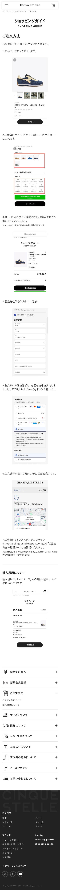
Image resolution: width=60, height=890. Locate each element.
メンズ (39, 818)
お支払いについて (20, 747)
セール (39, 826)
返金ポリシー (8, 853)
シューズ (40, 822)
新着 (4, 818)
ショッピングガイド (19, 11)
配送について (18, 725)
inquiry (39, 835)
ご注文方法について (11, 700)
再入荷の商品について (23, 757)
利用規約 (6, 857)
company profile (45, 839)
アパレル (6, 826)
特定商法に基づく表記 (13, 844)
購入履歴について (10, 705)
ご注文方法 (16, 693)
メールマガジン (19, 768)
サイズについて (19, 715)
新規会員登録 (18, 682)
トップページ (7, 11)
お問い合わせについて (23, 778)
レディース (7, 822)
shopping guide (44, 844)
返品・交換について (21, 736)
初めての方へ (18, 672)
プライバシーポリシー (12, 849)
